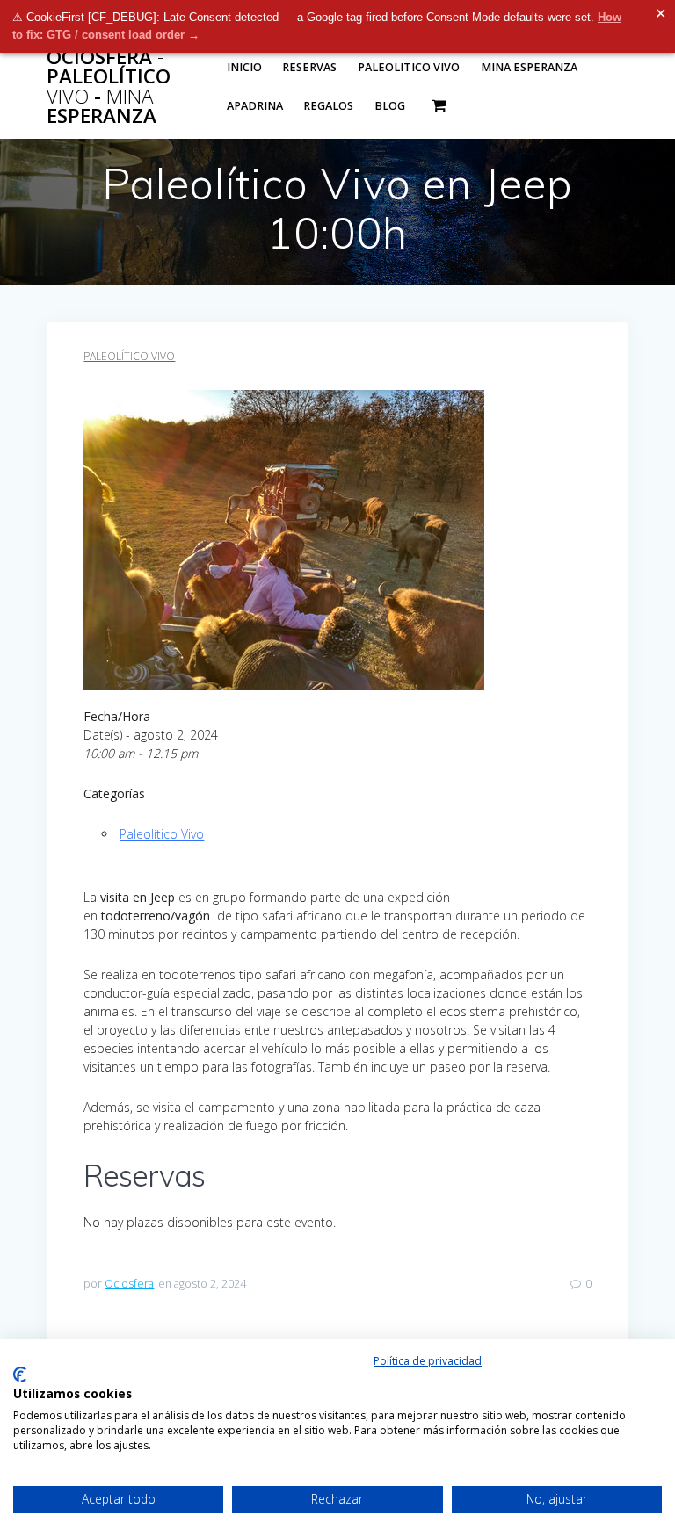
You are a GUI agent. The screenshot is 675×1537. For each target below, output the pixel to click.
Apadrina (255, 105)
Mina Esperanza (529, 67)
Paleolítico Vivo (129, 356)
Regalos (328, 105)
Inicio (244, 67)
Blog (389, 105)
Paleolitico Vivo (409, 67)
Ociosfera (129, 1283)
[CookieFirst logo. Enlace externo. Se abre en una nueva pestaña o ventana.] (19, 1374)
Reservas (309, 67)
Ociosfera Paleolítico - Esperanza (109, 86)
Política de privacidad (428, 1360)
